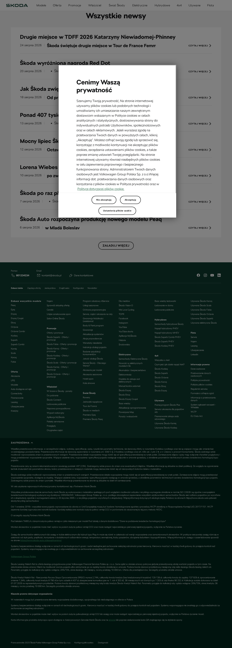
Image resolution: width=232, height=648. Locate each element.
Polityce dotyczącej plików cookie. (100, 189)
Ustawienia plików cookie (117, 210)
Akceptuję (130, 200)
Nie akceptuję (104, 200)
